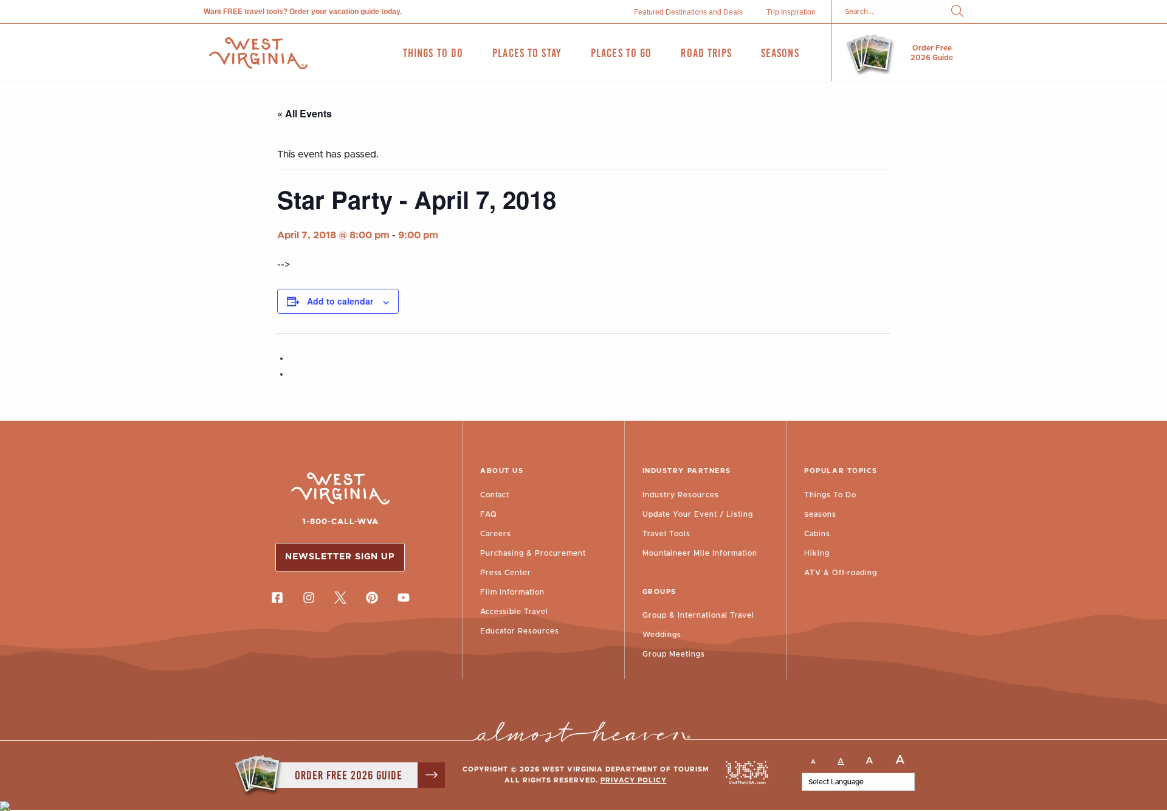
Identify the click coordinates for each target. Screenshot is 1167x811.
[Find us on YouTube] (403, 598)
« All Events (304, 113)
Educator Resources (519, 631)
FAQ (488, 514)
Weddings (661, 634)
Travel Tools (666, 533)
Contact (494, 495)
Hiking (817, 553)
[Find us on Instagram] (309, 598)
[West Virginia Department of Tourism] (258, 53)
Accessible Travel (514, 611)
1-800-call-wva (340, 522)
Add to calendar (340, 301)
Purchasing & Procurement (533, 553)
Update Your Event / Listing (697, 514)
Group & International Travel (698, 615)
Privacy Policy (634, 780)
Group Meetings (673, 654)
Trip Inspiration (791, 12)
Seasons (820, 514)
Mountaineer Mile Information (699, 553)
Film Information (512, 592)
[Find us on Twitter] (340, 598)
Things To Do (830, 495)
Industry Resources (680, 495)
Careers (495, 533)
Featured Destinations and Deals (688, 12)
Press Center (505, 572)
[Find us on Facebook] (277, 598)
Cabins (817, 533)
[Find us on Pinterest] (372, 598)
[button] (957, 12)
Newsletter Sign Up (340, 557)
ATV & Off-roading (840, 572)
